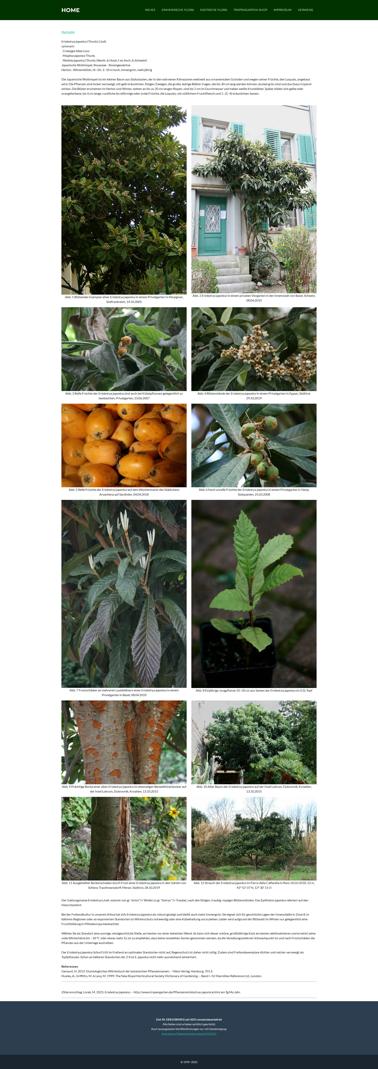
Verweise (305, 10)
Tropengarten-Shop (250, 10)
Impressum (283, 10)
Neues (150, 10)
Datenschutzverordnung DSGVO (196, 1033)
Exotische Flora (213, 10)
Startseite (68, 32)
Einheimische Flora (178, 10)
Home (70, 10)
